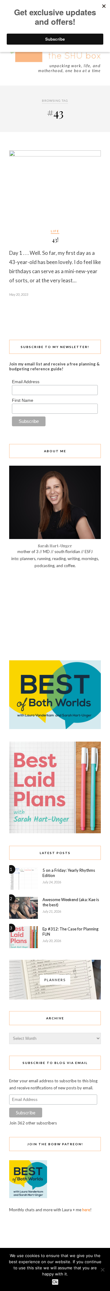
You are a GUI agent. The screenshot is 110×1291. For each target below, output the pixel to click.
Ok (55, 1282)
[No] (102, 1270)
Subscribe (25, 1112)
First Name (22, 400)
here (86, 1209)
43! (55, 240)
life (55, 231)
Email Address (25, 381)
